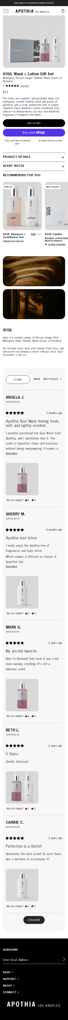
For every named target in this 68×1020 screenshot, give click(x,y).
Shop (6, 972)
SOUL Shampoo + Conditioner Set (14, 236)
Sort (37, 379)
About (7, 986)
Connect (9, 992)
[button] (6, 11)
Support (9, 979)
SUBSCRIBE (10, 950)
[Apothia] (32, 11)
